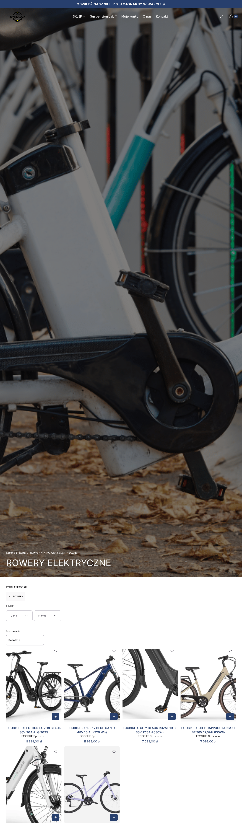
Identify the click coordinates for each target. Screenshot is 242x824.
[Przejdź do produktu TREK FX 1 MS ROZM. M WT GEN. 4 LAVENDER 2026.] (92, 784)
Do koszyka (55, 716)
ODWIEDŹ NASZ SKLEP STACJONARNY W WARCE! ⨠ (121, 4)
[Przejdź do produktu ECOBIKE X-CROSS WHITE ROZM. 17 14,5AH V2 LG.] (33, 784)
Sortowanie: (13, 631)
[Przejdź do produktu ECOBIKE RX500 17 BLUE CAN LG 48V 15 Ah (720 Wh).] (92, 683)
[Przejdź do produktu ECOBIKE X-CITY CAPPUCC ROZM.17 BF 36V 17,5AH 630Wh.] (208, 683)
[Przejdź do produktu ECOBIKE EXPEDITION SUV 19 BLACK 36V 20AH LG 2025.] (33, 683)
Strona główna (16, 553)
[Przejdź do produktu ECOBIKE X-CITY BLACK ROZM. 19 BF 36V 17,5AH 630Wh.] (150, 683)
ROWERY (36, 553)
